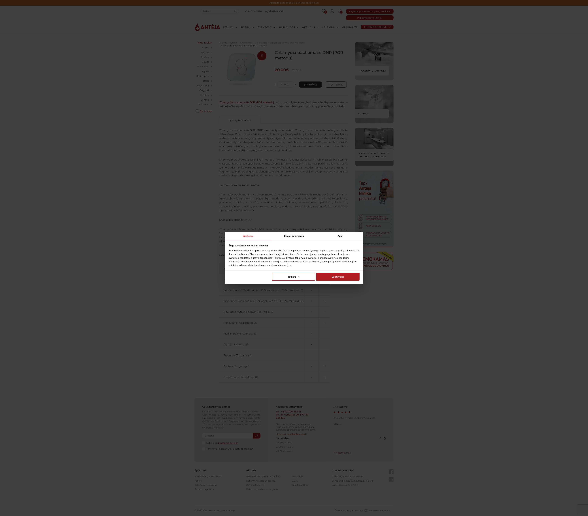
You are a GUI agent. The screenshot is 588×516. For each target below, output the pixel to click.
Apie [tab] (339, 235)
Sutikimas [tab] (248, 235)
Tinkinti (292, 277)
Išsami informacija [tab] (294, 235)
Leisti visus (338, 277)
